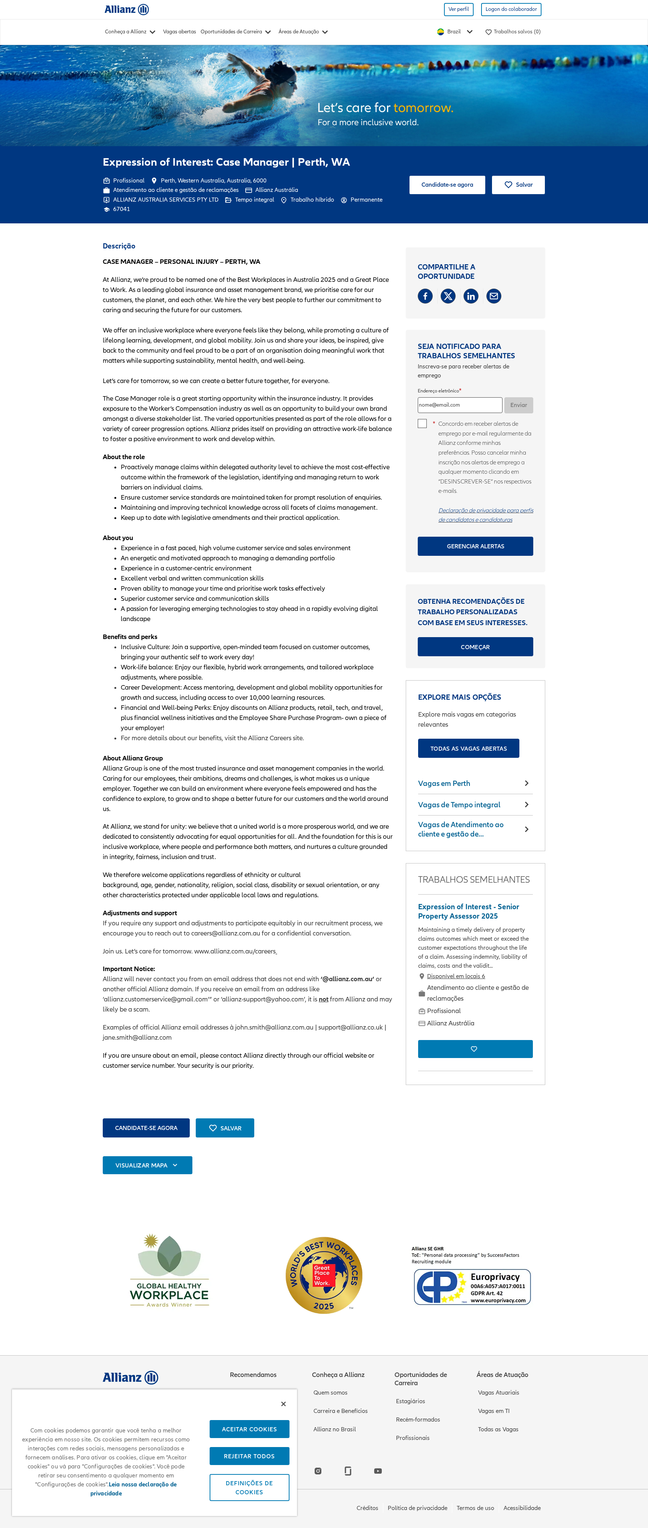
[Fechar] (283, 1404)
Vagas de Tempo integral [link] (459, 805)
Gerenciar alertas (475, 546)
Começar (475, 647)
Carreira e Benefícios (341, 1411)
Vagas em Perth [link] (444, 783)
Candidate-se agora (447, 184)
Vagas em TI (494, 1411)
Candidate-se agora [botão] (146, 1127)
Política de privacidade (417, 1508)
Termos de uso (475, 1508)
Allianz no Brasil (335, 1429)
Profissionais (413, 1438)
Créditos (367, 1508)
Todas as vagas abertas (468, 748)
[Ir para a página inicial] (127, 9)
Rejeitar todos (249, 1456)
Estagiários (410, 1401)
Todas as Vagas (498, 1429)
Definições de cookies (249, 1487)
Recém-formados (418, 1419)
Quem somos (331, 1392)
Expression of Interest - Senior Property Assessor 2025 (468, 911)
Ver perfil (458, 9)
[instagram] (318, 1471)
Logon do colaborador (511, 9)
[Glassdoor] (348, 1471)
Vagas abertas (179, 31)
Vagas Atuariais (498, 1392)
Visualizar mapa (142, 1165)
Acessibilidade (522, 1508)
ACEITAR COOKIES (249, 1429)
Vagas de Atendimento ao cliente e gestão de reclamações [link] (461, 829)
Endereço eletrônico (438, 391)
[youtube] (378, 1471)
